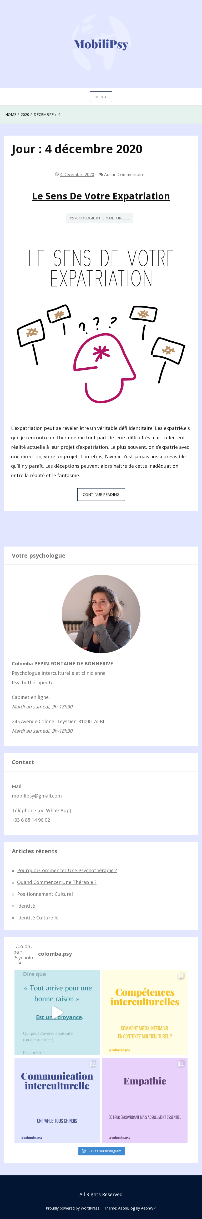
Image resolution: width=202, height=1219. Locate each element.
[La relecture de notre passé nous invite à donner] (57, 1012)
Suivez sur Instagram (104, 1151)
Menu (101, 97)
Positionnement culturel (45, 894)
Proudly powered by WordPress (72, 1208)
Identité (26, 906)
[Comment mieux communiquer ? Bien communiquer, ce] (57, 1100)
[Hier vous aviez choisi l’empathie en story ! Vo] (145, 1100)
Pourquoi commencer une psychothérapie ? (67, 870)
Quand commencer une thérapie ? (57, 882)
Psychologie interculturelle (100, 217)
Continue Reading (104, 496)
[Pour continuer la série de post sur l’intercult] (145, 1012)
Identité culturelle (37, 917)
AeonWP (148, 1208)
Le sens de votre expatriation (101, 196)
